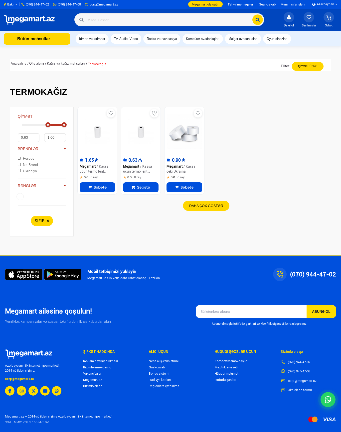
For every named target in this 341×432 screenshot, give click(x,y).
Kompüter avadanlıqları (202, 39)
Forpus (28, 158)
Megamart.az (92, 380)
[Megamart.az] (28, 354)
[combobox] (169, 19)
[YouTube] (45, 391)
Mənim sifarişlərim (294, 4)
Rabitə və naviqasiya (162, 39)
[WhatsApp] (56, 391)
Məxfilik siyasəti (226, 367)
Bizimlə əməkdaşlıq (97, 367)
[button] (328, 19)
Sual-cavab (157, 367)
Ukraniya (30, 171)
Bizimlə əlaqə (92, 386)
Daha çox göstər (206, 206)
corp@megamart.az (19, 379)
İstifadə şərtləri (225, 380)
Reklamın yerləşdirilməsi (100, 361)
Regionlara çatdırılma (164, 386)
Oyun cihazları (277, 39)
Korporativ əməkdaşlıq (231, 361)
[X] (33, 391)
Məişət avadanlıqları (243, 39)
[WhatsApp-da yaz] (328, 399)
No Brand (30, 165)
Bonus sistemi (159, 373)
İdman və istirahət (92, 39)
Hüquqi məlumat (226, 373)
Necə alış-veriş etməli (164, 361)
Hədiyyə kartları (160, 380)
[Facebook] (9, 391)
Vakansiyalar (92, 373)
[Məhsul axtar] (257, 19)
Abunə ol (321, 312)
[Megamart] (31, 19)
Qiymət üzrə (307, 66)
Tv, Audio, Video (126, 39)
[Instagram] (21, 391)
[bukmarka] (111, 113)
